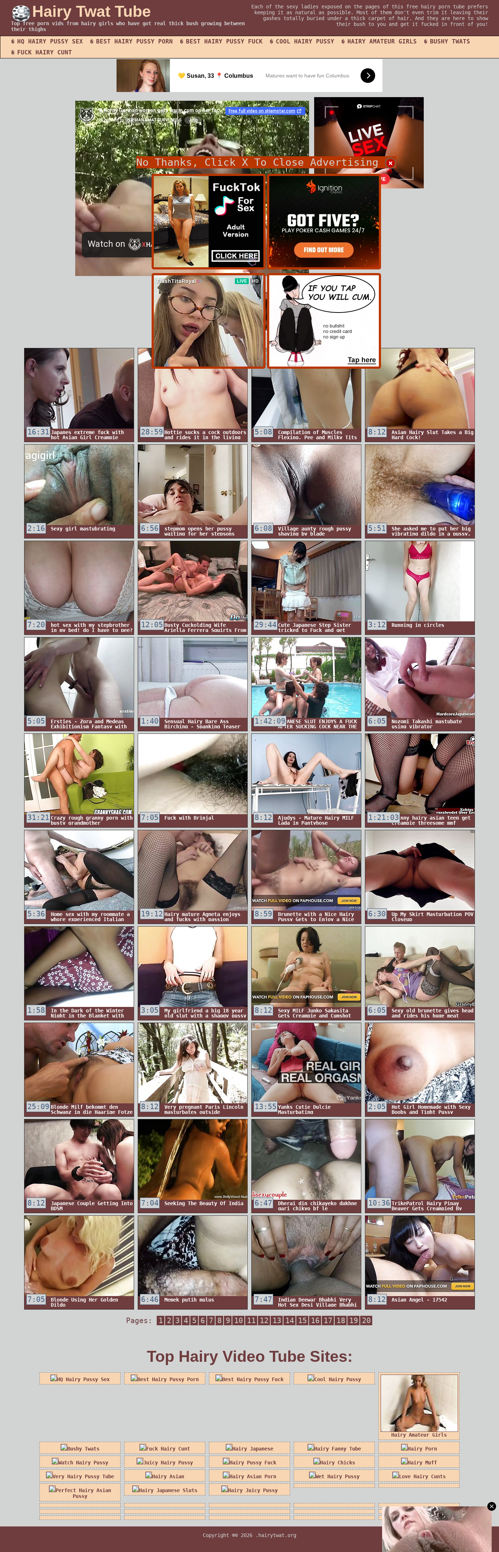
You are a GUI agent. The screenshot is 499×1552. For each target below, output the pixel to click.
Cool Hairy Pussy (305, 41)
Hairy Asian (168, 1476)
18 (340, 1320)
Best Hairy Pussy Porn (134, 41)
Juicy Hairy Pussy (168, 1462)
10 (238, 1320)
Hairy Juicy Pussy (253, 1490)
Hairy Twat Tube (91, 11)
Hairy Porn (422, 1449)
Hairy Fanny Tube (337, 1449)
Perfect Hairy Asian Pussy (83, 1493)
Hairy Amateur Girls (382, 41)
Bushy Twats (450, 41)
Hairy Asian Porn (252, 1476)
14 (289, 1320)
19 (353, 1320)
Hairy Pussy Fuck (252, 1462)
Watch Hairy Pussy (83, 1462)
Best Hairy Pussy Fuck (224, 41)
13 (277, 1320)
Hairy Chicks (337, 1462)
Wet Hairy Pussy (337, 1476)
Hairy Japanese (252, 1449)
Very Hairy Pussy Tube (83, 1476)
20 (366, 1320)
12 (264, 1320)
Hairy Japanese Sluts (168, 1490)
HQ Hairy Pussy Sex (50, 41)
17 (328, 1320)
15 (302, 1320)
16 (315, 1320)
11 (251, 1320)
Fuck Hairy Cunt (44, 52)
